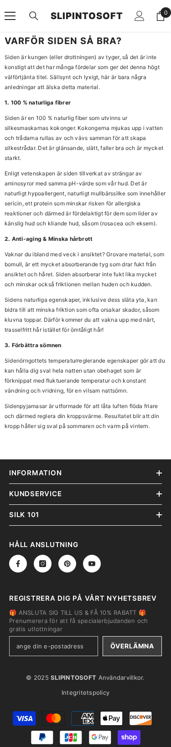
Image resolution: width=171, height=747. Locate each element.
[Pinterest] (67, 564)
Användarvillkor (120, 677)
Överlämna (132, 646)
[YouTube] (92, 564)
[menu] (10, 15)
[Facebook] (18, 564)
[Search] (33, 15)
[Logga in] (140, 16)
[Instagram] (43, 564)
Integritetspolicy (85, 692)
